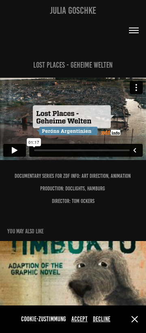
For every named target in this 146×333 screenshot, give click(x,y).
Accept (79, 319)
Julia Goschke (73, 10)
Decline (101, 319)
